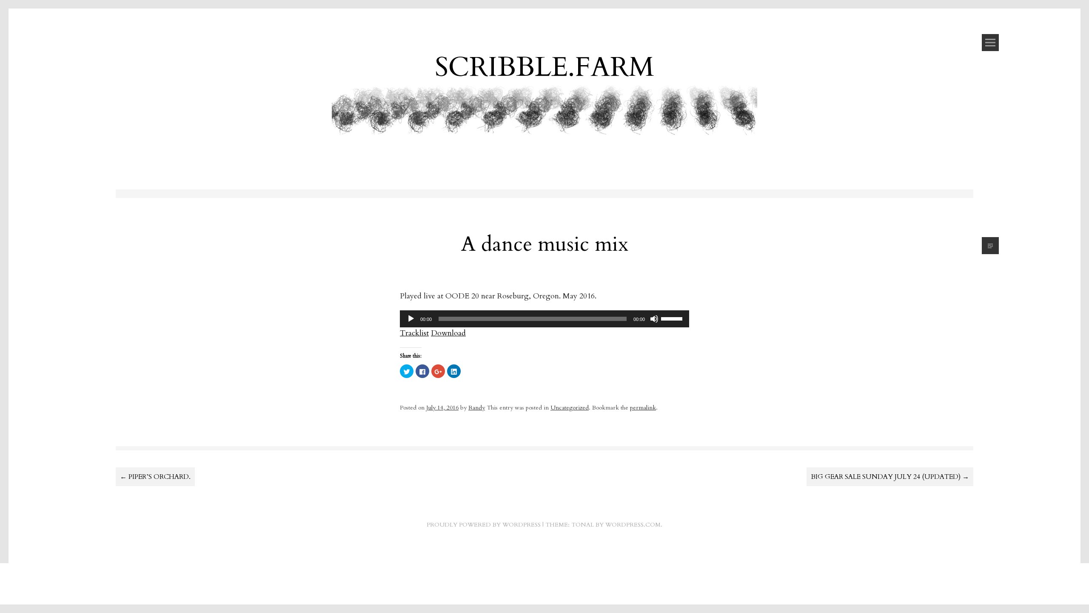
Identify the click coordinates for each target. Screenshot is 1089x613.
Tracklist (414, 333)
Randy (476, 408)
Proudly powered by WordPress (484, 525)
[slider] (673, 318)
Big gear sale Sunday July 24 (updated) (890, 476)
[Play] (411, 319)
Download (448, 333)
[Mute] (654, 319)
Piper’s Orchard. (155, 476)
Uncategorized (569, 408)
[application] (544, 318)
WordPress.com (633, 525)
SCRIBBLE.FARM (544, 67)
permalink (643, 408)
